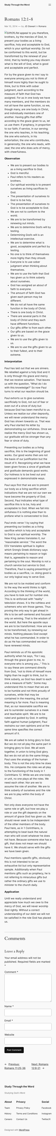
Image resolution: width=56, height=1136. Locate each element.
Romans (42, 26)
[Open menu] (50, 5)
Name (9, 1006)
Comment (11, 972)
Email (8, 1020)
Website (9, 1034)
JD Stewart (30, 26)
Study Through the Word (17, 4)
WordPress (24, 1130)
